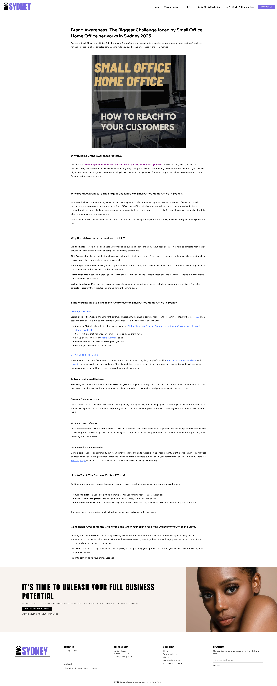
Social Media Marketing (209, 7)
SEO (188, 7)
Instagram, (181, 360)
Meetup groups (78, 460)
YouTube (170, 360)
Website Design (171, 7)
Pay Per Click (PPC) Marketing (239, 7)
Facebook (191, 360)
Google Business (108, 337)
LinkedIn (75, 364)
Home (156, 7)
